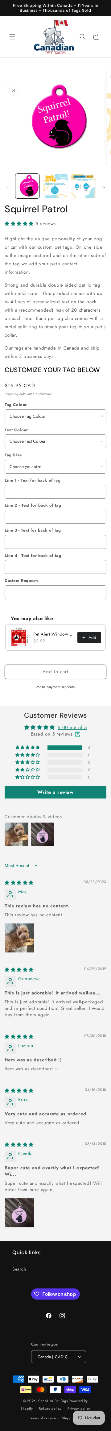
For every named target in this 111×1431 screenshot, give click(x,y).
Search (19, 1269)
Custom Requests (22, 580)
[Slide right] (104, 187)
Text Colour (16, 430)
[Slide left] (7, 187)
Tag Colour (16, 405)
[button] (12, 37)
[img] (19, 882)
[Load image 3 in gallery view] (83, 186)
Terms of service (42, 1418)
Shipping (11, 394)
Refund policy (50, 1408)
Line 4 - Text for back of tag (33, 555)
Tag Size (13, 455)
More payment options (55, 687)
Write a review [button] (55, 792)
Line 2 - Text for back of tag (33, 505)
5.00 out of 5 (72, 727)
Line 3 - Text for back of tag (33, 530)
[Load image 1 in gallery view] (27, 186)
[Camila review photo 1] (19, 1213)
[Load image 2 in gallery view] (55, 186)
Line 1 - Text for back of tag (32, 480)
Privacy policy (79, 1408)
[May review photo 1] (19, 938)
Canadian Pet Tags (53, 1400)
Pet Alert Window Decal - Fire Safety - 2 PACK (53, 634)
